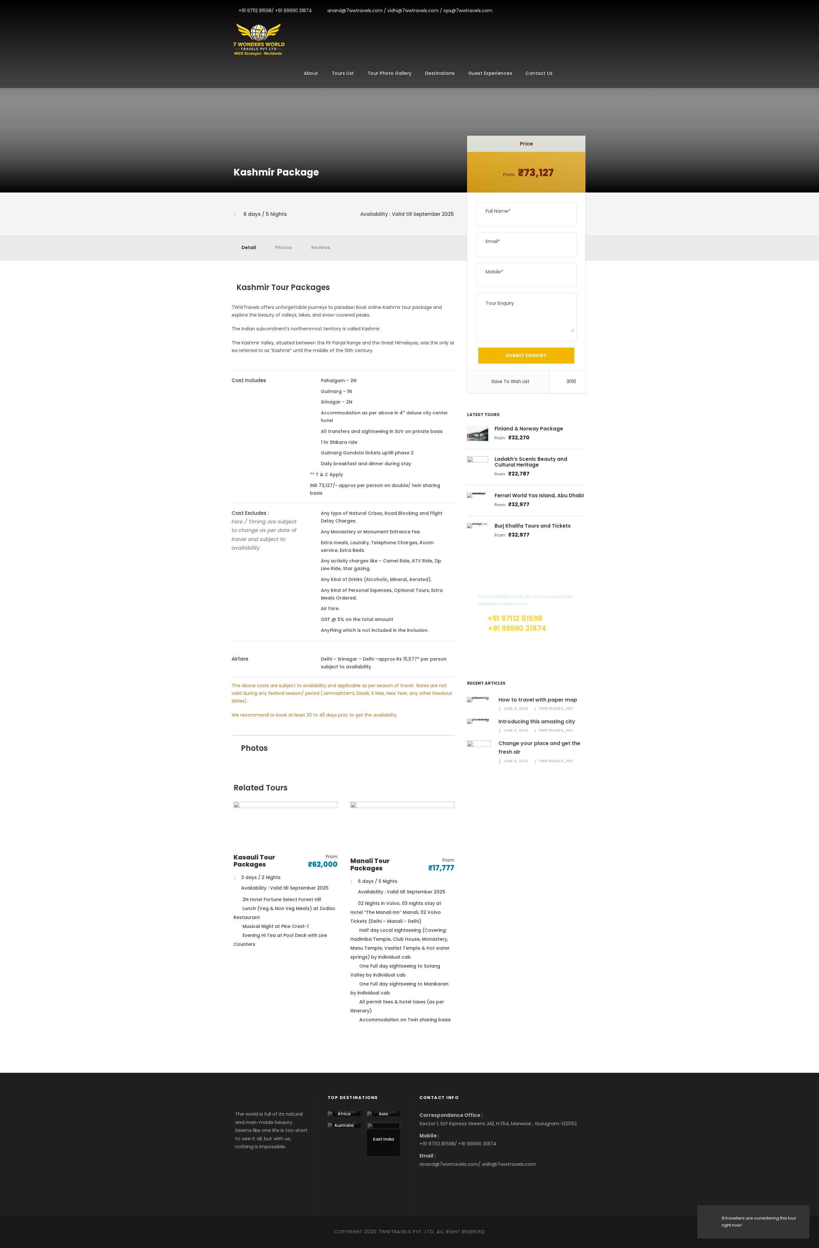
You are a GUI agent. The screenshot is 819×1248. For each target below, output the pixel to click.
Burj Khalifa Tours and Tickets (533, 525)
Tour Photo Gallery (390, 73)
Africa (344, 1114)
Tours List (343, 73)
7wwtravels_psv (555, 708)
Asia (383, 1114)
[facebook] (555, 10)
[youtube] (575, 10)
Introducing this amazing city (536, 721)
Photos (283, 247)
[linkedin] (565, 10)
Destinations (440, 73)
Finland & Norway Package (529, 428)
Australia (344, 1125)
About (311, 73)
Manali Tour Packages (370, 865)
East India (383, 1139)
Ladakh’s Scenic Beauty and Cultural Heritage (531, 462)
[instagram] (585, 10)
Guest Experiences (490, 73)
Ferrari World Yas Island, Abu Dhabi (539, 495)
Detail (249, 247)
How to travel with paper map (537, 699)
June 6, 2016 (516, 708)
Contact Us (539, 73)
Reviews (320, 247)
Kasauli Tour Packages (254, 861)
